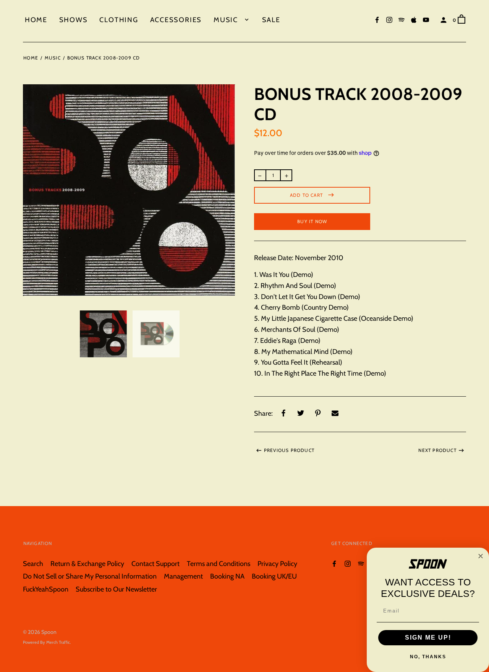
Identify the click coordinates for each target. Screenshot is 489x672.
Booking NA (227, 576)
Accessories (176, 20)
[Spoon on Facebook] (377, 19)
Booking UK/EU (274, 576)
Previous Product (289, 450)
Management (183, 576)
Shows (73, 20)
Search (33, 563)
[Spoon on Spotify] (401, 19)
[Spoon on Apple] (414, 19)
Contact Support (155, 563)
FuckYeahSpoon (45, 589)
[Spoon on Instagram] (389, 19)
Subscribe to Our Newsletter (116, 589)
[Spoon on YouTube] (426, 19)
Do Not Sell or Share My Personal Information (90, 576)
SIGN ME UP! (428, 637)
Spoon (49, 632)
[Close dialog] (480, 556)
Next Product (437, 450)
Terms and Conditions (218, 563)
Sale (271, 20)
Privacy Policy (277, 563)
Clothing (118, 20)
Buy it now (312, 221)
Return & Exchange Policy (87, 563)
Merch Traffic (58, 642)
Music (227, 20)
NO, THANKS (428, 656)
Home (36, 20)
